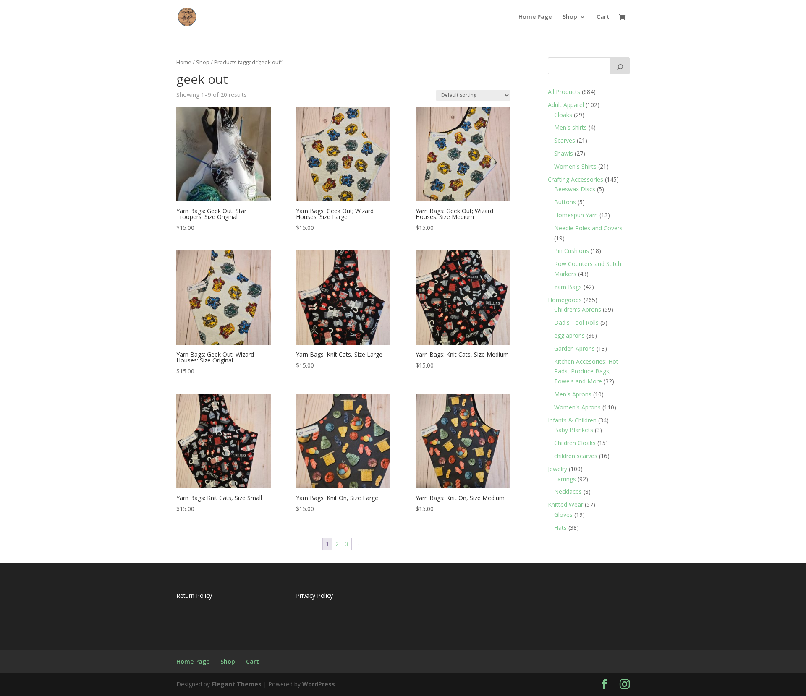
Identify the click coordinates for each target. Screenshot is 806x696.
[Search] (620, 65)
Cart (603, 17)
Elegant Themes (237, 684)
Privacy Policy (314, 596)
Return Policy (194, 596)
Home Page (535, 17)
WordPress (318, 684)
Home (183, 62)
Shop (570, 17)
